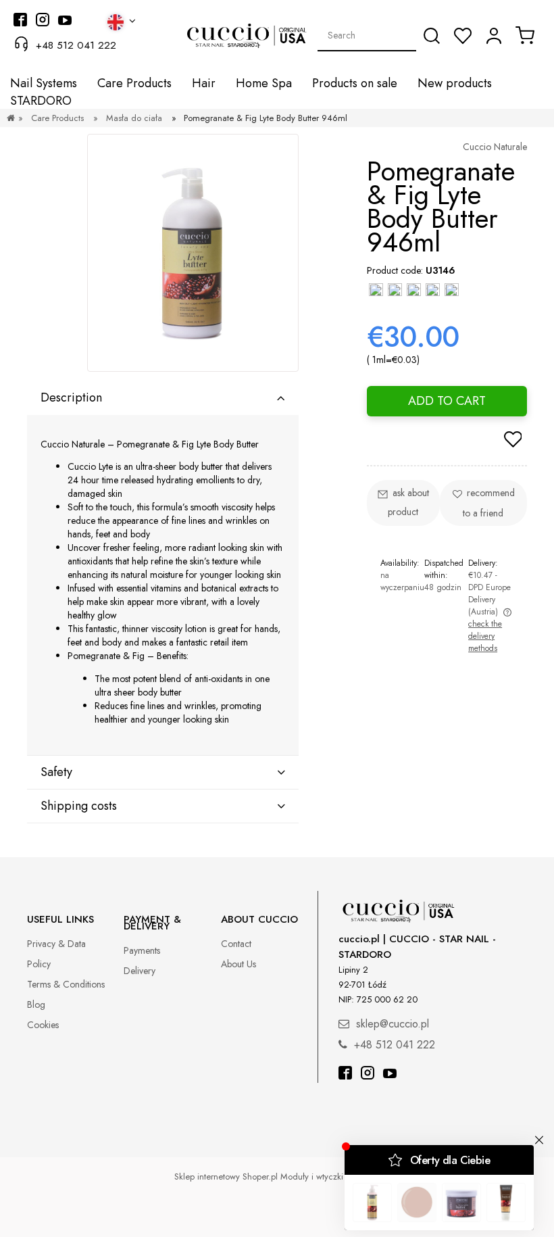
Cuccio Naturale (495, 146)
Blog (36, 1004)
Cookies (43, 1025)
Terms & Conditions (66, 984)
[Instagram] (367, 1074)
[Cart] (524, 35)
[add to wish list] (513, 441)
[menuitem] (43, 83)
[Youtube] (390, 1074)
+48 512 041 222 (76, 45)
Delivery (139, 970)
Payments (142, 950)
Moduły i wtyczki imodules (330, 1176)
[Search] (431, 35)
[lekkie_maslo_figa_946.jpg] (193, 253)
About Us (238, 964)
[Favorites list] (462, 35)
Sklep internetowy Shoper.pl (226, 1176)
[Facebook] (345, 1074)
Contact (236, 943)
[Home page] (11, 118)
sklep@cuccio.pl (392, 1024)
